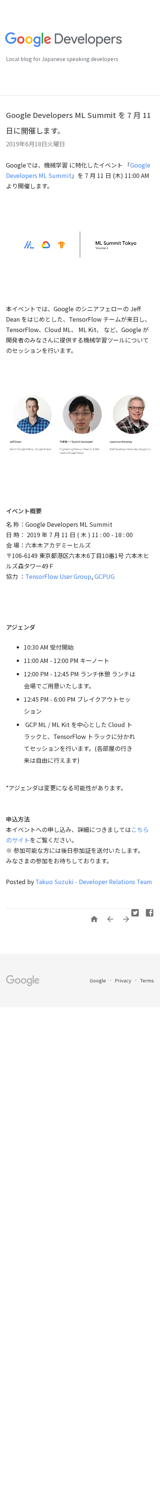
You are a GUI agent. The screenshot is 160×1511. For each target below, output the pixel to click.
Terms (147, 980)
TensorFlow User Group (58, 576)
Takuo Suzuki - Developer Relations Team (93, 881)
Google (98, 980)
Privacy (123, 980)
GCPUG (105, 576)
